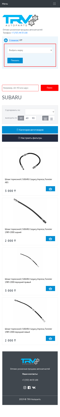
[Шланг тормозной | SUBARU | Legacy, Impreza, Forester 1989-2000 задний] (30, 211)
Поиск (49, 87)
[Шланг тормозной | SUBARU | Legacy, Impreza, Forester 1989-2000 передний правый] (30, 261)
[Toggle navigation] (54, 4)
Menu (5, 3)
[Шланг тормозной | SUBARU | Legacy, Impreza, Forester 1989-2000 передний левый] (30, 311)
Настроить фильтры (31, 138)
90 (33, 118)
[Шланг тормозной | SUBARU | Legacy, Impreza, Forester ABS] (30, 161)
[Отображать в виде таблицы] (51, 118)
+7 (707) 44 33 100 (19, 32)
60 (27, 118)
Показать (15, 60)
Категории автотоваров (31, 129)
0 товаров (14, 40)
